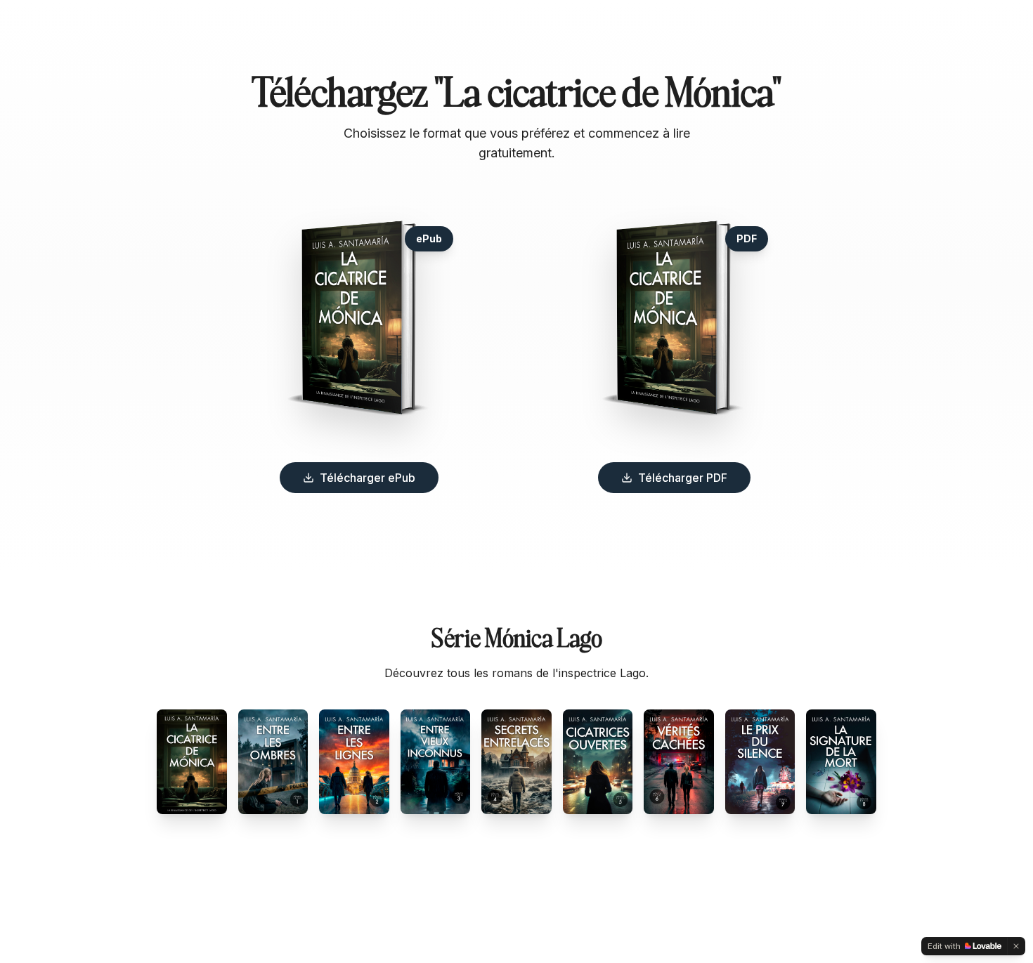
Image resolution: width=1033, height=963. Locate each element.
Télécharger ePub (367, 478)
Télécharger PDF (682, 478)
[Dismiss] (1016, 946)
